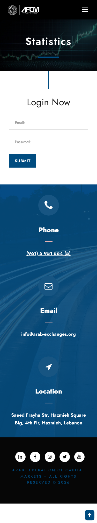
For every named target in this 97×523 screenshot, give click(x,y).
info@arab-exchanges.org (48, 334)
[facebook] (35, 457)
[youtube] (79, 457)
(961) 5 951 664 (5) (48, 253)
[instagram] (50, 457)
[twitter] (64, 457)
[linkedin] (20, 457)
